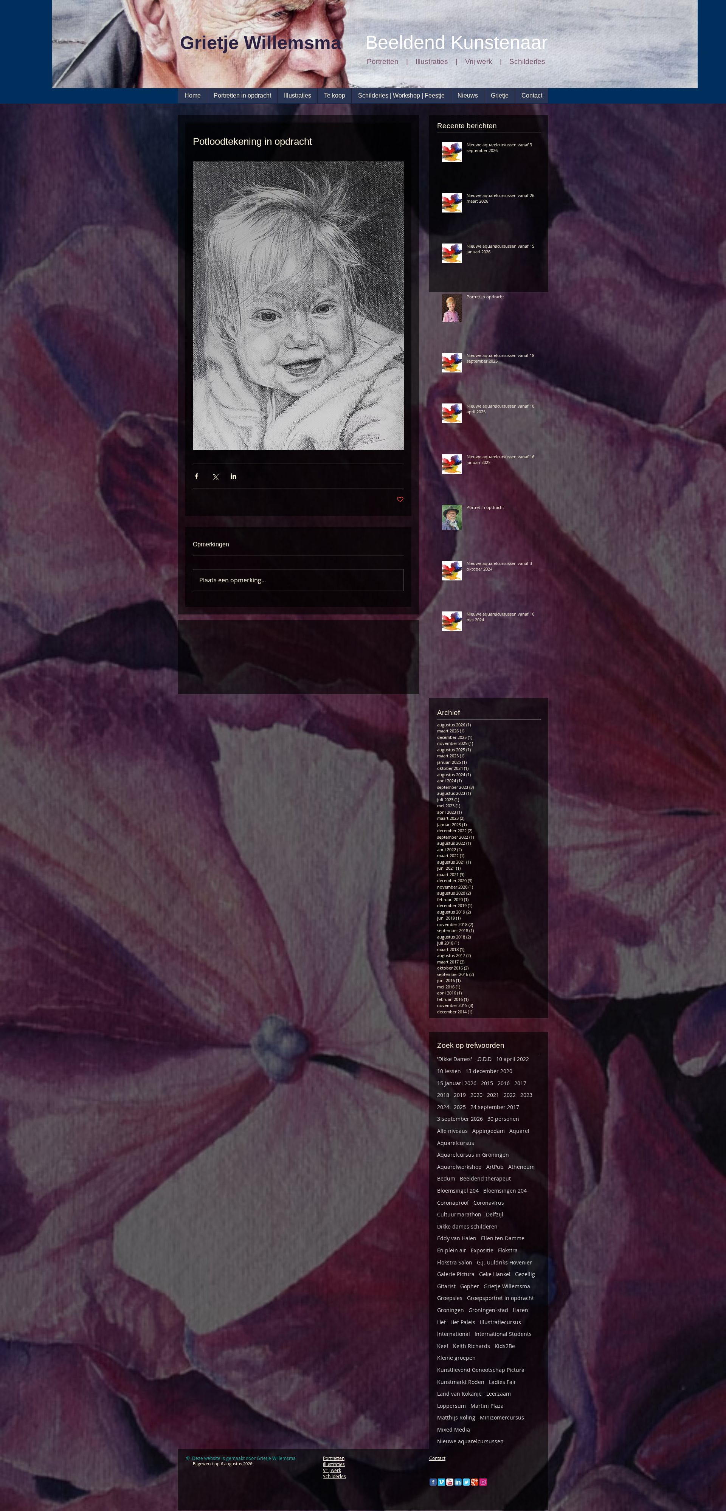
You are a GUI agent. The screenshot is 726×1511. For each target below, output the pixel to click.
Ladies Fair (502, 1381)
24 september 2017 (494, 1107)
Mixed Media (453, 1429)
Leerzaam (498, 1393)
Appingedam (488, 1130)
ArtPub (495, 1166)
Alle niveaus (452, 1130)
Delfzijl (494, 1214)
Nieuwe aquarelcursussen (470, 1441)
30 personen (503, 1118)
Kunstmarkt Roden (460, 1381)
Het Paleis (462, 1322)
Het (441, 1322)
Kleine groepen (456, 1357)
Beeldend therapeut (485, 1178)
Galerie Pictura (456, 1274)
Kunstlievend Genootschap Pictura (480, 1369)
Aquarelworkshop (459, 1166)
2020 (476, 1094)
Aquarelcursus (455, 1142)
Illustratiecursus (500, 1322)
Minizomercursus (502, 1417)
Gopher (469, 1286)
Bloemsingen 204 (505, 1190)
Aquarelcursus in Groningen (473, 1154)
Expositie (482, 1250)
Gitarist (446, 1286)
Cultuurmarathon (459, 1214)
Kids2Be (505, 1346)
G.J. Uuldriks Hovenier (504, 1262)
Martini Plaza (487, 1405)
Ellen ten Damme (502, 1238)
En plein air (451, 1250)
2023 (526, 1094)
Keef (442, 1346)
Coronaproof (453, 1202)
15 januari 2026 (456, 1083)
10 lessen (449, 1071)
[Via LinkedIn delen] (233, 476)
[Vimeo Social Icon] (441, 1482)
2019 (460, 1094)
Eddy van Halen (456, 1238)
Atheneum (521, 1166)
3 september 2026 (460, 1118)
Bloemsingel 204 (458, 1190)
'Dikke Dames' (454, 1059)
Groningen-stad (488, 1310)
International (453, 1333)
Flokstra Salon (454, 1262)
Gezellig (525, 1274)
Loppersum (451, 1405)
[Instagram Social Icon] (483, 1482)
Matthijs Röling (456, 1417)
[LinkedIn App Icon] (458, 1482)
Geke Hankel (494, 1274)
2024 (443, 1107)
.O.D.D (484, 1059)
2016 (504, 1083)
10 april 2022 (512, 1059)
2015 (487, 1083)
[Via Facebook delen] (196, 476)
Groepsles (449, 1298)
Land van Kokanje (459, 1393)
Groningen (450, 1310)
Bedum (446, 1178)
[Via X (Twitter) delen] (215, 476)
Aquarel (519, 1130)
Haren (520, 1310)
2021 (493, 1094)
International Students (503, 1333)
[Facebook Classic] (433, 1482)
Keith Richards (471, 1346)
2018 (443, 1094)
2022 (510, 1094)
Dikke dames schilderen (467, 1226)
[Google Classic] (474, 1482)
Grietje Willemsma (507, 1286)
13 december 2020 (488, 1071)
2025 (460, 1107)
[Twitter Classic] (466, 1482)
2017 (520, 1083)
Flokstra (508, 1250)
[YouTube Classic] (449, 1482)
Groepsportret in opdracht (500, 1298)
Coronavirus (488, 1202)
